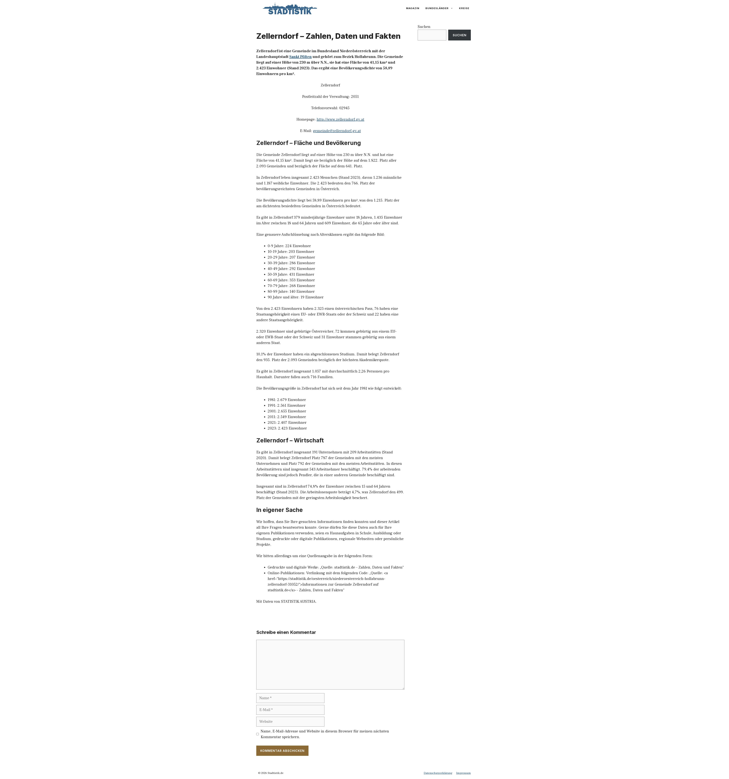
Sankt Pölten (300, 56)
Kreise (464, 8)
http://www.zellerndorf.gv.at (340, 119)
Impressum (463, 773)
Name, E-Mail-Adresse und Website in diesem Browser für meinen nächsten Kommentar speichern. (325, 734)
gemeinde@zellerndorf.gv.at (337, 130)
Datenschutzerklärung (438, 773)
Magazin (412, 8)
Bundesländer (437, 8)
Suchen (424, 26)
